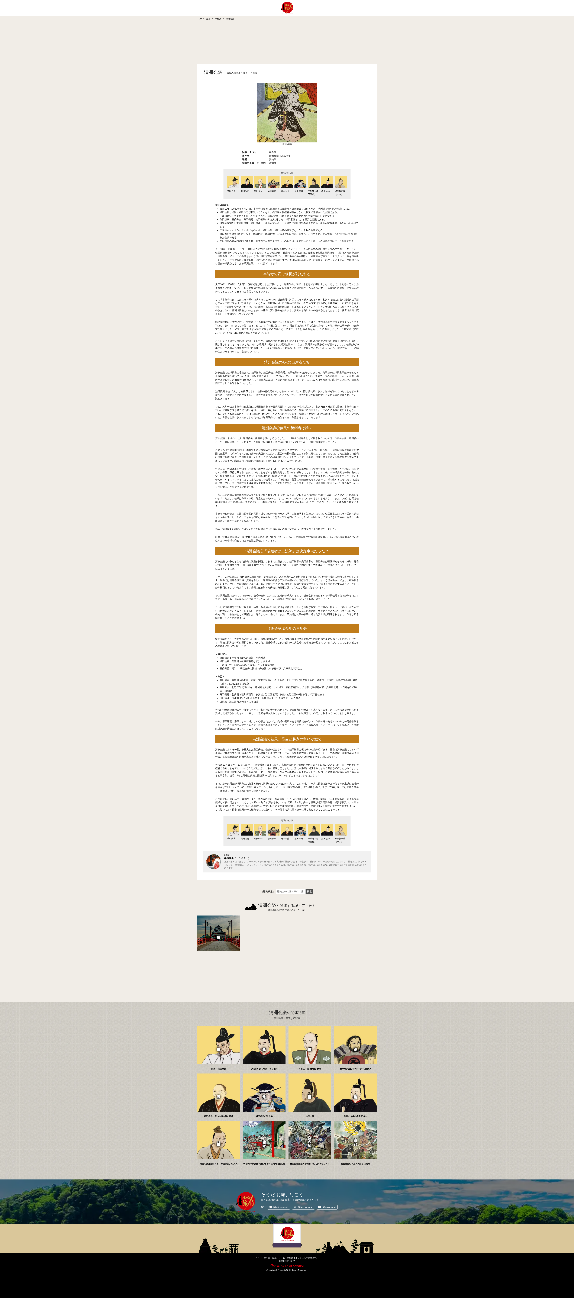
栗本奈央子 (230, 858)
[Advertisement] (89, 43)
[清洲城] (218, 933)
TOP (199, 18)
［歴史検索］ (268, 891)
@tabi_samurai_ (281, 1207)
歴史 (208, 18)
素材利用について (287, 1261)
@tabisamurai (329, 1207)
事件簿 (218, 18)
